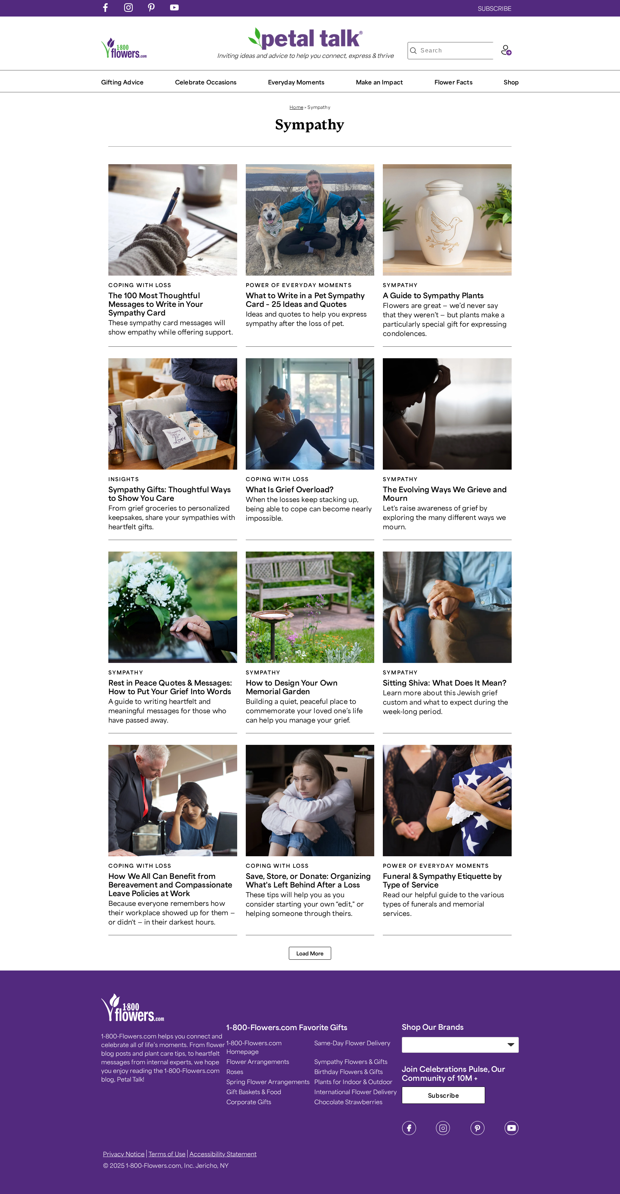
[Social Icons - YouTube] (174, 9)
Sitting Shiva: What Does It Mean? (445, 682)
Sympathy (400, 285)
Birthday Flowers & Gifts (348, 1071)
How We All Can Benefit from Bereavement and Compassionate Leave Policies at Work (170, 884)
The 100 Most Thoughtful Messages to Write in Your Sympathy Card (155, 303)
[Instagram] (443, 1133)
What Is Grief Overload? (290, 489)
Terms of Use (167, 1154)
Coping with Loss (140, 285)
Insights (123, 479)
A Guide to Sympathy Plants (433, 295)
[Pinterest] (477, 1133)
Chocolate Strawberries (348, 1102)
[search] (413, 50)
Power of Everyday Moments (299, 285)
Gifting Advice (122, 82)
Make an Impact (379, 82)
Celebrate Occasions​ (205, 82)
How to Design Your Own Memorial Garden (292, 687)
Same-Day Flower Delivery (352, 1043)
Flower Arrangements (257, 1061)
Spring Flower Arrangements (268, 1081)
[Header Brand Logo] (124, 55)
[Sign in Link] (506, 53)
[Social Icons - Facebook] (105, 9)
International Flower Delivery (355, 1092)
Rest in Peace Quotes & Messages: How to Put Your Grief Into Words (170, 687)
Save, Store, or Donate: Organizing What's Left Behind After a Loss (308, 880)
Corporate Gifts (248, 1102)
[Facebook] (409, 1133)
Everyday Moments (296, 82)
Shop (511, 82)
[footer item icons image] (133, 1019)
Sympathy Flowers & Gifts (351, 1061)
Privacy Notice (124, 1154)
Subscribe (443, 1095)
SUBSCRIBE (495, 8)
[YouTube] (511, 1133)
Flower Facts (454, 82)
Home (296, 107)
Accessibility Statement (223, 1154)
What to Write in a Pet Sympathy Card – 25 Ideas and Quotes (305, 299)
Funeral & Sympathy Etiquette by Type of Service (442, 880)
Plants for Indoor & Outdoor (353, 1081)
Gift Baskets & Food (253, 1092)
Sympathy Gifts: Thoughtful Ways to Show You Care (169, 493)
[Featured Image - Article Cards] (172, 220)
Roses (234, 1071)
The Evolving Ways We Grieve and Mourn (445, 493)
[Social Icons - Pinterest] (151, 9)
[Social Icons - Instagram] (128, 9)
